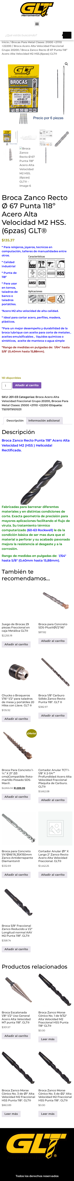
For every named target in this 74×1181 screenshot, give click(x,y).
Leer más (48, 1039)
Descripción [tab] (15, 420)
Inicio (5, 42)
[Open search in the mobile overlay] (37, 35)
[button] (37, 24)
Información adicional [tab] (44, 420)
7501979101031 (12, 409)
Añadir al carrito (27, 385)
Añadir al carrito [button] (16, 644)
